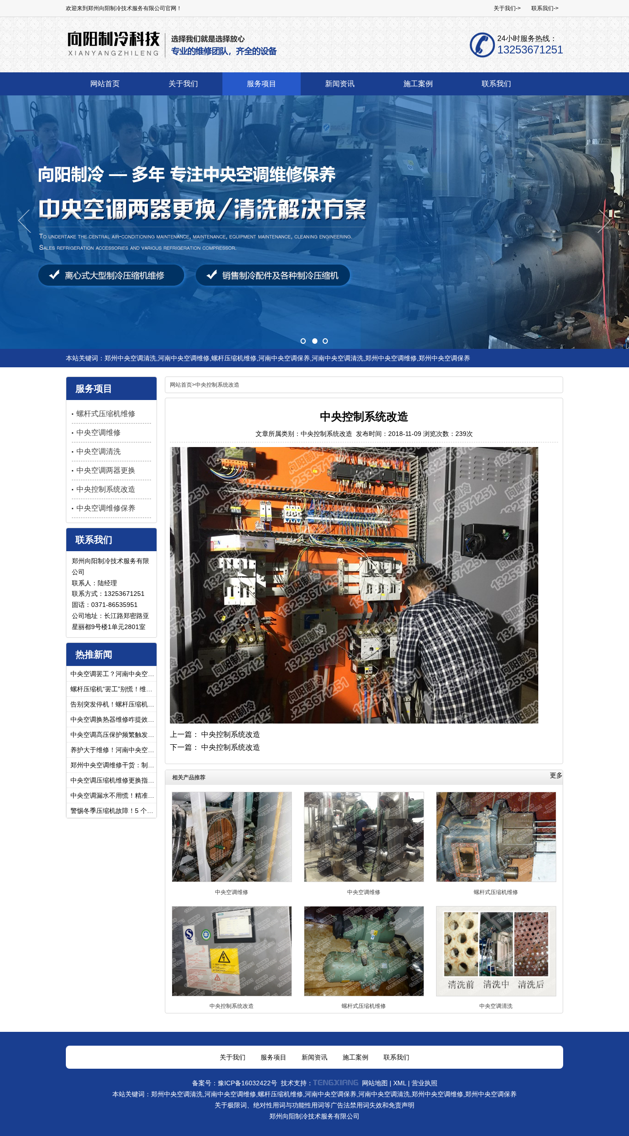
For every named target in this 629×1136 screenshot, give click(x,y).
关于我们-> (507, 8)
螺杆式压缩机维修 (496, 892)
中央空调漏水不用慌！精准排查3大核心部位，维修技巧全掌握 (114, 795)
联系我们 (396, 1057)
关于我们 (232, 1057)
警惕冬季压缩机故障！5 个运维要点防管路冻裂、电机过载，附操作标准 (114, 810)
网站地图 (375, 1083)
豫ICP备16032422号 (247, 1083)
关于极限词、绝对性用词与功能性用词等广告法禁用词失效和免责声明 (314, 1105)
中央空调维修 (231, 892)
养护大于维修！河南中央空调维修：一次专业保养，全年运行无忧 (114, 749)
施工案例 (355, 1057)
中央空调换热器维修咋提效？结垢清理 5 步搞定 (114, 719)
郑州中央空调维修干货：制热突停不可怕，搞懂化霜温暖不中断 (114, 765)
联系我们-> (545, 8)
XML (399, 1083)
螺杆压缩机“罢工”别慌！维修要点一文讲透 (114, 689)
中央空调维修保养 (105, 508)
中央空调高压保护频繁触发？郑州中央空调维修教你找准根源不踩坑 (114, 734)
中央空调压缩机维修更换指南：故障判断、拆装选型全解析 (114, 780)
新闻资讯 (314, 1057)
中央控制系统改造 (230, 734)
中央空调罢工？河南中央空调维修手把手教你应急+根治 (114, 673)
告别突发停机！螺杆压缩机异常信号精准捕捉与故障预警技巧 (114, 704)
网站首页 (181, 385)
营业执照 (424, 1083)
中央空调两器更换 (105, 470)
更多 (556, 775)
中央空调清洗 (496, 1006)
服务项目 (273, 1057)
